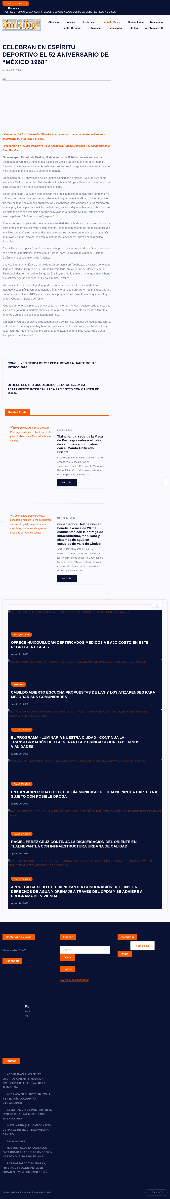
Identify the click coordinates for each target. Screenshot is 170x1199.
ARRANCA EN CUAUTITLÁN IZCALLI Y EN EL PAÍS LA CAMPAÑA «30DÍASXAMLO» (26, 1098)
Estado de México (110, 22)
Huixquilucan (136, 22)
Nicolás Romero (71, 28)
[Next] (159, 605)
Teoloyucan (94, 28)
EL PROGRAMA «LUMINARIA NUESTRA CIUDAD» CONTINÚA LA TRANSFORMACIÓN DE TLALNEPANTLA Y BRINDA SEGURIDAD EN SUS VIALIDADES (75, 742)
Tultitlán (133, 28)
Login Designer (16, 1141)
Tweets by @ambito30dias (74, 979)
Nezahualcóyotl (153, 28)
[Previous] (154, 605)
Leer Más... (67, 482)
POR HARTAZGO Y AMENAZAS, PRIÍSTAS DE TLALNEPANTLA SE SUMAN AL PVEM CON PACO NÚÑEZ (24, 1168)
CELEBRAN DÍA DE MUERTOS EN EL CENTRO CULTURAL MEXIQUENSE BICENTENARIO (27, 1114)
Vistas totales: (10, 950)
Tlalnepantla (114, 28)
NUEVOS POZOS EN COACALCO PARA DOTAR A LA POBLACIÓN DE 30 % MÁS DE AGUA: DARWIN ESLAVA (27, 1152)
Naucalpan (156, 22)
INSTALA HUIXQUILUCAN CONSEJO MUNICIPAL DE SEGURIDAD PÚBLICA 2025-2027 (26, 1130)
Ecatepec (88, 22)
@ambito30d (142, 945)
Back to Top (158, 1192)
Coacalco (70, 22)
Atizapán (53, 22)
